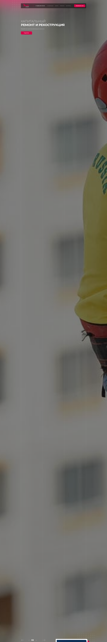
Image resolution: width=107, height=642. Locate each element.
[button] (29, 640)
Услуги (56, 5)
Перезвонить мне (80, 5)
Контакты (68, 5)
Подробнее (26, 32)
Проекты (62, 5)
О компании (50, 5)
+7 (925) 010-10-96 (40, 5)
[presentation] (22, 640)
